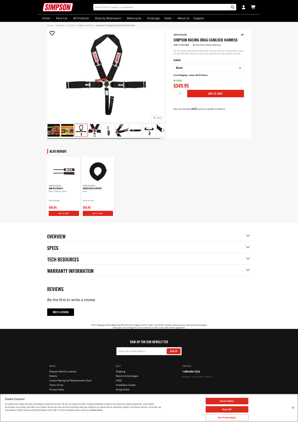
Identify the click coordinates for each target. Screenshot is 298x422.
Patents (53, 375)
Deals (168, 18)
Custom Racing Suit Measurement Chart (70, 380)
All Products (81, 18)
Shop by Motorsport (108, 18)
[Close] (293, 407)
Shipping (120, 371)
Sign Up (174, 351)
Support (199, 18)
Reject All (226, 409)
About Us (184, 18)
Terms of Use (56, 384)
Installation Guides (126, 384)
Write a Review (60, 312)
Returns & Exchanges (127, 375)
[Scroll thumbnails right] (163, 130)
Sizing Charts (122, 389)
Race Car (61, 18)
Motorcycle (134, 18)
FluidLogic (153, 18)
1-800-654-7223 (191, 371)
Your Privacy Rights (227, 417)
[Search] (231, 7)
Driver (46, 18)
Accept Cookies (227, 400)
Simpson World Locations (63, 371)
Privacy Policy (56, 389)
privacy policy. (96, 409)
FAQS (119, 380)
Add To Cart (215, 93)
